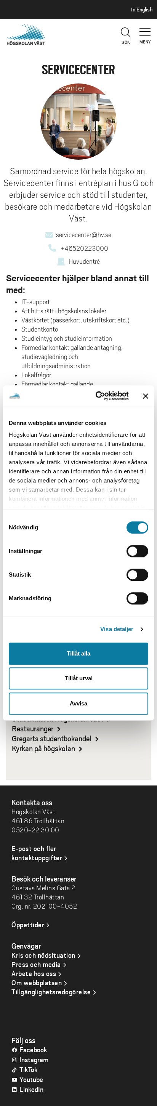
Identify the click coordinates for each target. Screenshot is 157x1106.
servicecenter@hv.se (83, 235)
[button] (145, 29)
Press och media (36, 964)
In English (141, 9)
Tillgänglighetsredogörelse (51, 991)
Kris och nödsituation (43, 955)
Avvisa (78, 703)
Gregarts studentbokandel (52, 738)
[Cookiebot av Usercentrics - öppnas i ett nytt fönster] (97, 396)
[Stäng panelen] (145, 396)
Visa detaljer (116, 629)
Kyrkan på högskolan (44, 748)
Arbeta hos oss (33, 973)
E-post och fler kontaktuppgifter (36, 853)
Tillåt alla (78, 653)
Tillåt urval (79, 678)
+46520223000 (84, 248)
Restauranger (33, 728)
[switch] (137, 551)
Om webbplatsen (36, 982)
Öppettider (27, 924)
